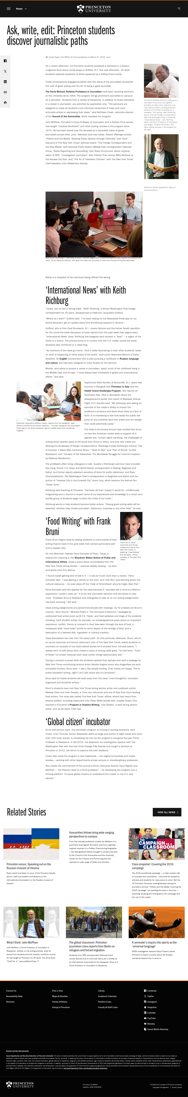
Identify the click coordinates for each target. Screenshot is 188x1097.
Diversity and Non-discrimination (17, 1051)
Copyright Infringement (161, 1087)
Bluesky (151, 1023)
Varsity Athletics (59, 1001)
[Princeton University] (20, 1086)
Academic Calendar (107, 996)
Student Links (104, 1001)
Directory (10, 1001)
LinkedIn (151, 1012)
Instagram (152, 1001)
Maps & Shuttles (60, 996)
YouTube (151, 1018)
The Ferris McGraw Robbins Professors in (74, 91)
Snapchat (151, 1007)
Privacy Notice (177, 1087)
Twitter (150, 996)
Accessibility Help (14, 996)
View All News (166, 812)
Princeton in (120, 386)
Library (101, 990)
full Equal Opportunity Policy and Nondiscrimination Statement (85, 1068)
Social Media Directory (157, 1029)
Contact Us (11, 990)
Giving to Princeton (61, 1007)
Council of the (66, 116)
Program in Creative (84, 704)
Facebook (151, 990)
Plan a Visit (57, 990)
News (19, 8)
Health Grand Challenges (102, 390)
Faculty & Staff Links (108, 1007)
